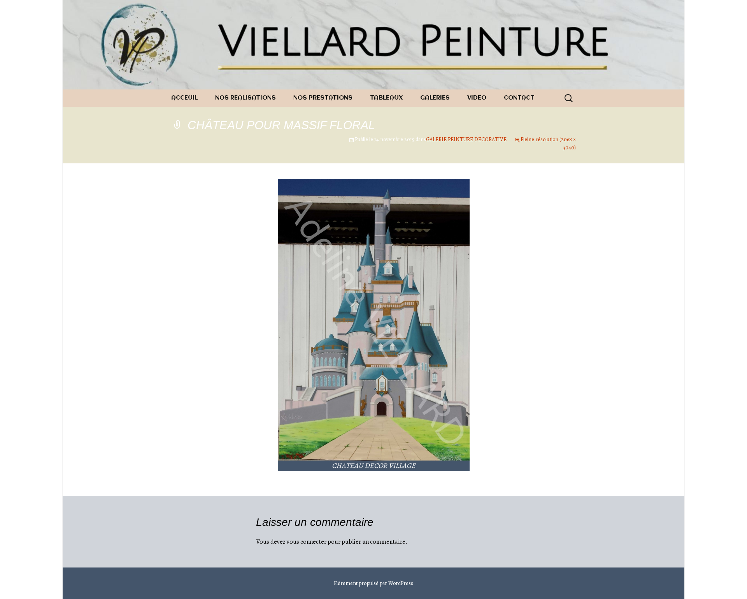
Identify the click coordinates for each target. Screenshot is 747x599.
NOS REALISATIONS (245, 98)
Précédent (191, 208)
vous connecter (306, 542)
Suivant (559, 208)
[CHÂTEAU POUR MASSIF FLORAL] (374, 319)
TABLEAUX (386, 98)
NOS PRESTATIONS (322, 98)
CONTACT (519, 98)
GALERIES (435, 98)
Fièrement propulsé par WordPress (373, 583)
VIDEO (476, 98)
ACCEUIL (184, 98)
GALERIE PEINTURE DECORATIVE (466, 139)
